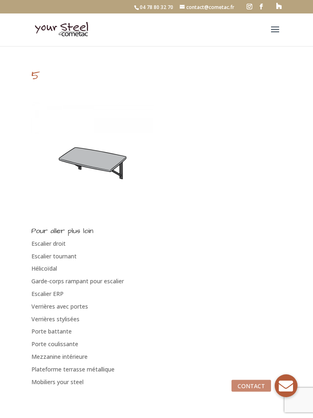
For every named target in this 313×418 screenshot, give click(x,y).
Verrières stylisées (55, 319)
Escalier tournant (54, 256)
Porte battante (51, 331)
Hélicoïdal (44, 268)
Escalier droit (48, 243)
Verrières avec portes (59, 306)
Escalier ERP (47, 294)
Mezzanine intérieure (59, 356)
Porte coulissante (54, 344)
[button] (286, 385)
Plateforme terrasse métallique (73, 369)
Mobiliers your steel (57, 382)
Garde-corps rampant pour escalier (77, 281)
